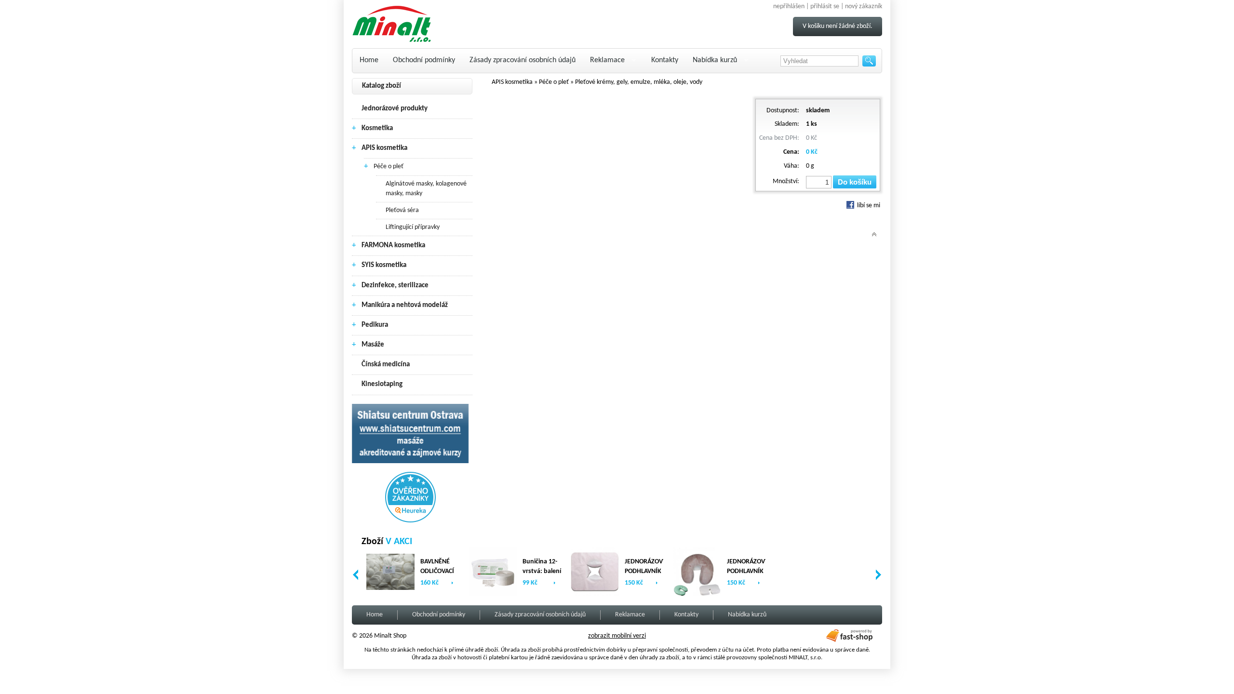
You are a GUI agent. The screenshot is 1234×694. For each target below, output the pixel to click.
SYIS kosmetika (384, 265)
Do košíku (855, 182)
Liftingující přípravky (413, 227)
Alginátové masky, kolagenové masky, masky (426, 188)
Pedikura (375, 325)
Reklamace (607, 60)
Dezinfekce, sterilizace (395, 285)
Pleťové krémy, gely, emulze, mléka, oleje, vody (638, 82)
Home (369, 60)
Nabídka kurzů (715, 60)
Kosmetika (377, 128)
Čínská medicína (386, 364)
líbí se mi (868, 205)
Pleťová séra (402, 210)
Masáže (373, 344)
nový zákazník (863, 6)
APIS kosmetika (384, 148)
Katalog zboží (381, 86)
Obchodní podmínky (424, 60)
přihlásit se (824, 6)
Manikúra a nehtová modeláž (405, 305)
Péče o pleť (388, 166)
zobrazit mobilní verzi (617, 636)
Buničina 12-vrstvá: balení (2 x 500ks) (542, 571)
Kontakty (664, 60)
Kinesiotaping (382, 384)
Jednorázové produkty (395, 108)
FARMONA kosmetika (393, 245)
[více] (452, 583)
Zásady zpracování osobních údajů (522, 60)
